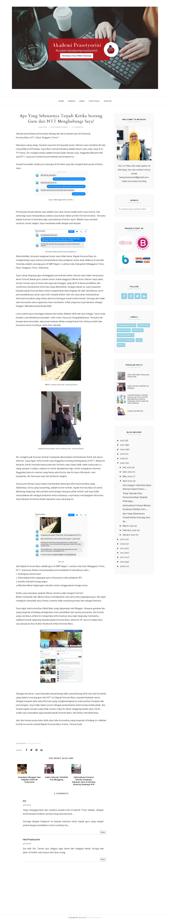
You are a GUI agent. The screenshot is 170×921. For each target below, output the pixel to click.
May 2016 (127, 476)
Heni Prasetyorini (31, 839)
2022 (122, 440)
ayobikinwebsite (125, 335)
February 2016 (129, 530)
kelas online (124, 330)
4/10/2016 (27, 805)
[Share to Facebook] (26, 750)
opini (139, 340)
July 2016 (127, 467)
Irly (24, 801)
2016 (122, 463)
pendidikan (144, 325)
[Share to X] (31, 750)
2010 (122, 562)
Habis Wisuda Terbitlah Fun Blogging (138, 387)
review (121, 345)
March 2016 (128, 526)
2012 (122, 553)
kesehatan (138, 330)
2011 (122, 557)
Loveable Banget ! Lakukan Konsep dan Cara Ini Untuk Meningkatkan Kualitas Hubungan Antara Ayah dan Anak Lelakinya (138, 399)
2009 (122, 566)
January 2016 (129, 535)
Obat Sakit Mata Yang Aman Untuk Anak (138, 376)
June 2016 (127, 472)
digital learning (125, 340)
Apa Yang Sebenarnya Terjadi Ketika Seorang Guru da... (136, 517)
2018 (122, 458)
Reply (103, 832)
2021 (122, 445)
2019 (122, 454)
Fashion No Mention (135, 411)
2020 (122, 449)
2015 (122, 539)
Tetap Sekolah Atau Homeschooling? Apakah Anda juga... (135, 497)
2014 (122, 544)
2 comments (78, 127)
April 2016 (127, 481)
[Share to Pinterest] (36, 750)
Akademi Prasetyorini (94, 917)
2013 (122, 548)
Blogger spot (34, 743)
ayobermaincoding (126, 325)
